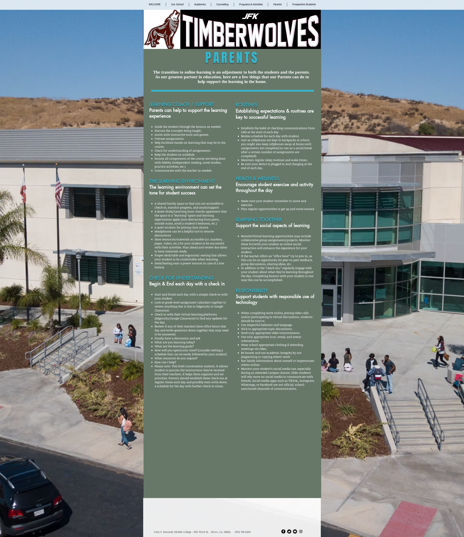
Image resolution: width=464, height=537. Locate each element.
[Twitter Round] (289, 531)
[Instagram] (301, 531)
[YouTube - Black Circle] (295, 531)
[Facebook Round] (283, 531)
